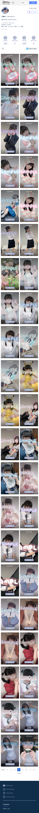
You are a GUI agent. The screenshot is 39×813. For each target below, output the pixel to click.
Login (33, 2)
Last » (19, 773)
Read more (4, 29)
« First (2, 769)
